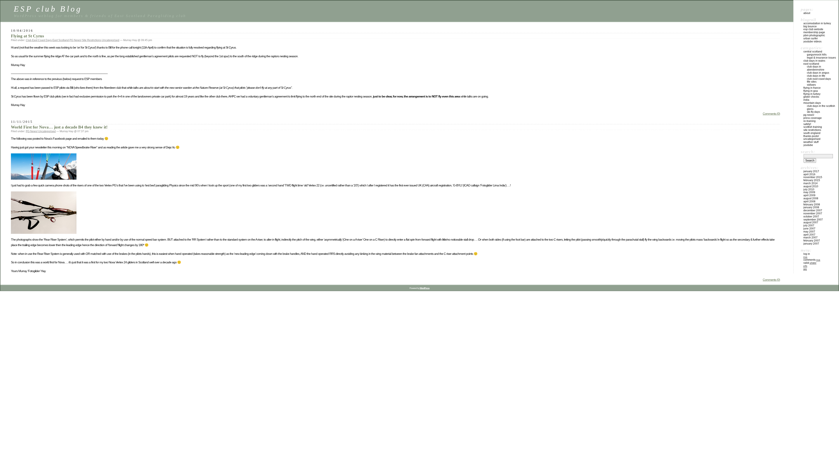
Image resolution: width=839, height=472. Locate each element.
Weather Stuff (810, 142)
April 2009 (809, 195)
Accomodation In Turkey (817, 23)
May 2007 (809, 231)
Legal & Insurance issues (821, 57)
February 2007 (811, 240)
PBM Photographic (814, 35)
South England (811, 133)
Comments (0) (771, 113)
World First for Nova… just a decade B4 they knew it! (59, 127)
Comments (811, 259)
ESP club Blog (48, 8)
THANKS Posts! (811, 136)
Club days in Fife (816, 75)
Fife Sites (811, 81)
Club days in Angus (818, 72)
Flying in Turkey (811, 93)
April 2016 (809, 174)
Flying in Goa (810, 90)
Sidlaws (811, 84)
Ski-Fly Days (813, 111)
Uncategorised (110, 40)
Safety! (807, 124)
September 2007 (813, 219)
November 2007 (812, 213)
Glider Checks (811, 96)
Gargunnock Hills (817, 54)
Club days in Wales (814, 60)
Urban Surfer (810, 38)
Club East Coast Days (39, 40)
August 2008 (810, 198)
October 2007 (811, 216)
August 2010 (810, 186)
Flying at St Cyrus (27, 36)
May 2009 (809, 192)
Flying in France (812, 87)
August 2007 (810, 222)
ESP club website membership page (814, 31)
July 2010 (808, 189)
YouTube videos (812, 41)
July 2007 (808, 225)
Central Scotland (812, 51)
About (806, 13)
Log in (806, 253)
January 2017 (811, 171)
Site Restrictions (91, 40)
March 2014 (810, 183)
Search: (808, 151)
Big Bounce (810, 26)
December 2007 (812, 210)
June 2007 (809, 228)
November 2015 (812, 177)
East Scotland (60, 40)
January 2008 (811, 207)
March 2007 (810, 237)
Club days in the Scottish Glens (821, 107)
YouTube (808, 145)
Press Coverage (812, 118)
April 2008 (809, 201)
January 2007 (811, 243)
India (806, 99)
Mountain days (812, 102)
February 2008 (811, 204)
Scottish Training (812, 126)
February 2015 (811, 180)
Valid (809, 262)
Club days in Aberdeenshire (815, 68)
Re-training (809, 121)
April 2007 (809, 234)
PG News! (75, 40)
